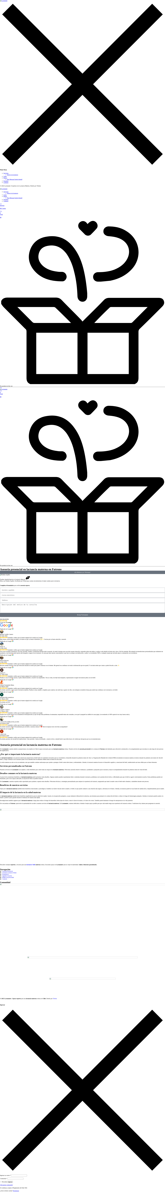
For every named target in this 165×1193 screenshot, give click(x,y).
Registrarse (16, 1191)
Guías (5, 176)
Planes (5, 178)
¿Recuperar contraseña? (6, 1185)
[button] (82, 214)
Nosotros (5, 181)
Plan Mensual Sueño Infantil (14, 179)
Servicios (5, 173)
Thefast (55, 998)
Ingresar (10, 1182)
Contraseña (3, 1178)
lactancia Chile (31, 864)
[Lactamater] (3, 0)
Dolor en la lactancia (12, 175)
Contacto (5, 182)
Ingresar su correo (5, 1175)
